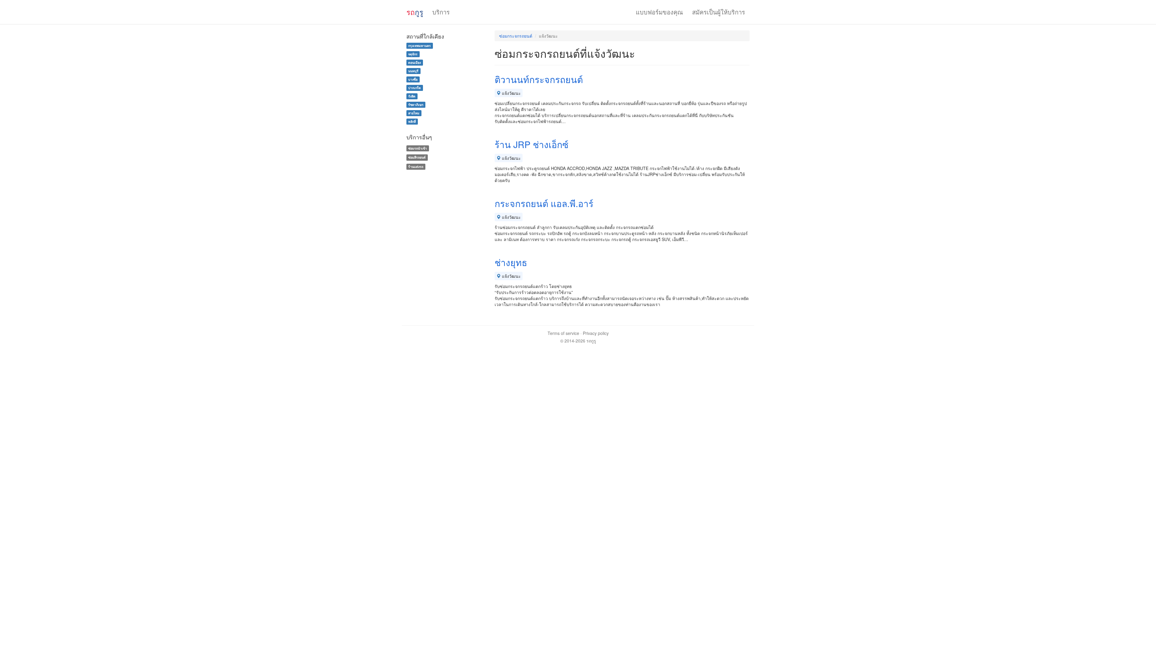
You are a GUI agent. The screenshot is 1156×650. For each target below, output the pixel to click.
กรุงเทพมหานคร (419, 45)
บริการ (441, 12)
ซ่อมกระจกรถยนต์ (515, 36)
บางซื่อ (413, 79)
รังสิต (411, 96)
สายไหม (413, 113)
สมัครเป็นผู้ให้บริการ (718, 12)
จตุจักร (413, 54)
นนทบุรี (413, 71)
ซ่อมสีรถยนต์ (417, 157)
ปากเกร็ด (414, 87)
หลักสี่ (412, 121)
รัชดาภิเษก (415, 104)
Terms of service (563, 333)
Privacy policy (596, 333)
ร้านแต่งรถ (415, 166)
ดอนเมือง (414, 62)
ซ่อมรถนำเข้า (417, 148)
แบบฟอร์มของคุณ (659, 12)
